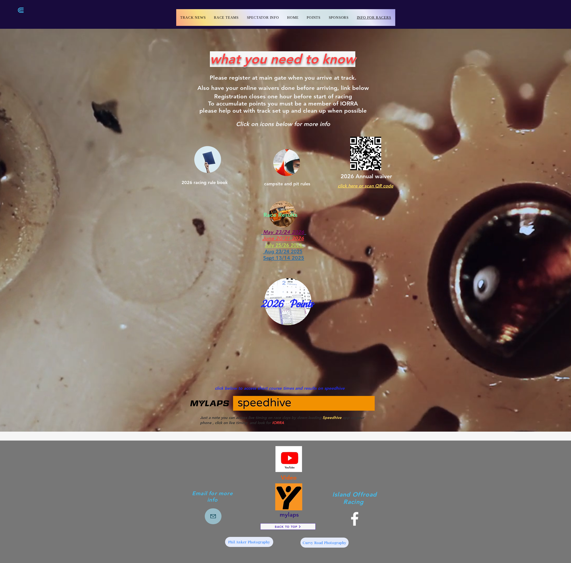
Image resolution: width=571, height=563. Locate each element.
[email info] (213, 516)
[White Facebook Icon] (354, 519)
